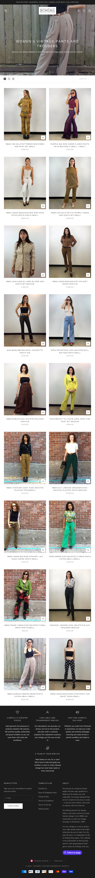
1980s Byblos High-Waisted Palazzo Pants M (25, 420)
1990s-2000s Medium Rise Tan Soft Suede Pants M (70, 283)
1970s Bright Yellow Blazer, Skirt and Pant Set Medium (70, 420)
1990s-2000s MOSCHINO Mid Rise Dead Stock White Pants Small (25, 214)
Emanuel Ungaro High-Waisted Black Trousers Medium (70, 626)
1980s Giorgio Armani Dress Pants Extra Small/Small (25, 695)
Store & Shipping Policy (47, 792)
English (58, 861)
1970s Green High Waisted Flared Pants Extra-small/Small (70, 558)
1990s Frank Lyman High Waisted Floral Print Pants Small (25, 626)
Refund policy (43, 809)
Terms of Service (44, 805)
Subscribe (13, 806)
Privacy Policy (43, 796)
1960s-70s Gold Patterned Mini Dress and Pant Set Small (25, 145)
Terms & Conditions (46, 801)
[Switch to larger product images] (5, 78)
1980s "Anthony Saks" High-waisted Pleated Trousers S (25, 489)
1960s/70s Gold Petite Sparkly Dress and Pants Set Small (70, 214)
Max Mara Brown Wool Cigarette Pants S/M (25, 351)
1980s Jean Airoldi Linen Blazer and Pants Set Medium (25, 283)
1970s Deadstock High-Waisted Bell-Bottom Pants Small (70, 351)
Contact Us (42, 788)
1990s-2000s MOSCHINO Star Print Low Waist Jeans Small (70, 695)
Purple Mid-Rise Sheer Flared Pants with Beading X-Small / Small (70, 145)
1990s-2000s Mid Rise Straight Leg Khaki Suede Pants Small (25, 558)
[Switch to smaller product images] (9, 78)
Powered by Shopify (59, 866)
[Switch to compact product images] (13, 78)
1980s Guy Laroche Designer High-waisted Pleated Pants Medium (70, 489)
